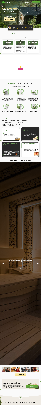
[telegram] (34, 14)
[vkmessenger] (35, 14)
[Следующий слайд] (38, 263)
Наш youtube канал (20, 374)
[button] (32, 385)
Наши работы (22, 14)
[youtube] (39, 14)
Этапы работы (16, 14)
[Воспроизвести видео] (6, 370)
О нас (11, 14)
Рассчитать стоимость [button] (32, 386)
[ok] (37, 14)
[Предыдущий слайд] (3, 263)
